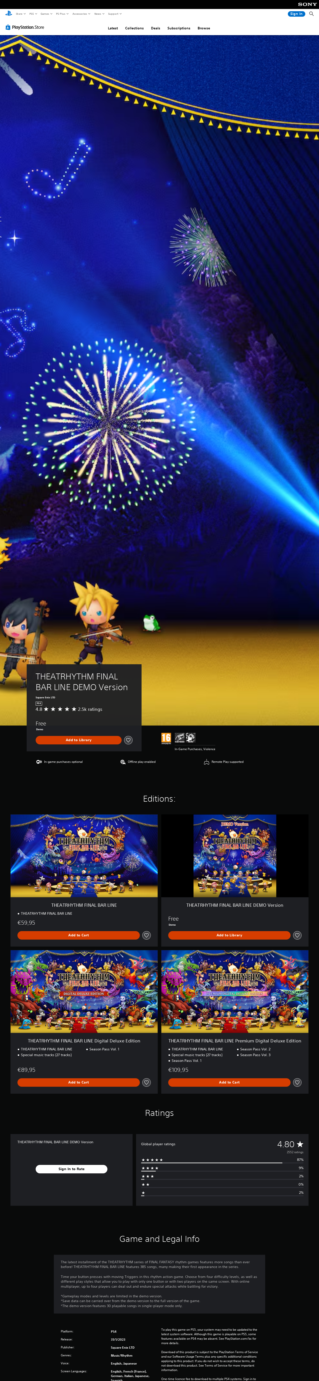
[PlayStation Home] (8, 14)
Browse (204, 28)
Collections (134, 28)
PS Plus (60, 13)
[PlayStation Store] (26, 27)
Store (19, 13)
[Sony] (307, 7)
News (97, 13)
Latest (113, 28)
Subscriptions (178, 28)
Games (44, 13)
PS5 (31, 13)
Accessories (79, 13)
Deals (155, 28)
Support (113, 13)
